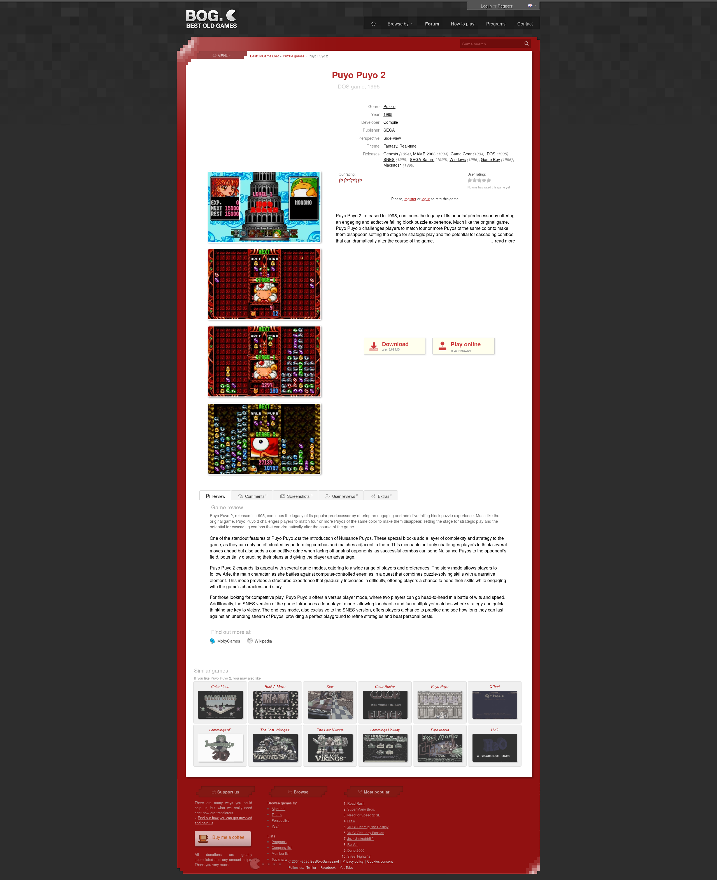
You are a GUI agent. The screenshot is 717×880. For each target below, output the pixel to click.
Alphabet (278, 808)
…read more (502, 241)
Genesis (390, 154)
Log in (486, 6)
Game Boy (490, 159)
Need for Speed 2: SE (363, 815)
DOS (491, 154)
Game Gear (461, 154)
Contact (525, 23)
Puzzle (389, 106)
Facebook (328, 867)
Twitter (311, 867)
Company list (282, 847)
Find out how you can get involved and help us (223, 820)
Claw (351, 820)
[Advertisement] (242, 133)
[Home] (373, 24)
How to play (462, 23)
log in (426, 198)
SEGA (389, 130)
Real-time (407, 146)
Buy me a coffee (228, 837)
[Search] (526, 43)
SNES (389, 159)
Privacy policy (353, 861)
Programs (496, 23)
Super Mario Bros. (361, 809)
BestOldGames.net (264, 55)
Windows (458, 159)
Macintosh (392, 165)
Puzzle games (293, 55)
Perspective (281, 820)
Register (505, 6)
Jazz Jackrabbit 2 (360, 838)
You (346, 867)
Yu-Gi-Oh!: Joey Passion (365, 832)
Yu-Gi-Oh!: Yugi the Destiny (367, 826)
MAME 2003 (424, 154)
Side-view (392, 138)
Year (275, 826)
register (410, 198)
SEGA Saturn (422, 159)
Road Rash (356, 803)
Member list (280, 853)
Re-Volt (352, 844)
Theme (277, 814)
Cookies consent (380, 861)
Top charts (279, 859)
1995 (387, 114)
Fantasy (390, 146)
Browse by (399, 23)
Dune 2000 (355, 850)
